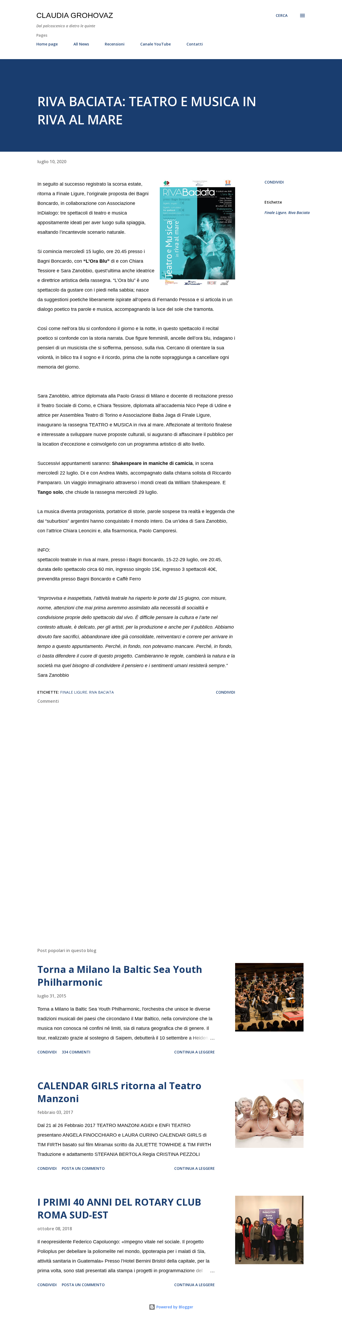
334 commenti (76, 1051)
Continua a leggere (194, 1051)
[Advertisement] (127, 880)
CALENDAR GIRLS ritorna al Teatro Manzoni (119, 1092)
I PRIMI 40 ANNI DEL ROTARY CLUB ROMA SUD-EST (119, 1208)
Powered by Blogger (174, 1306)
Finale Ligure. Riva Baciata (287, 212)
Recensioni (115, 44)
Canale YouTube (155, 44)
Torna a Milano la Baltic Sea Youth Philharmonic (119, 976)
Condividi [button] (274, 182)
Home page (47, 44)
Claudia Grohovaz (74, 15)
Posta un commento (83, 1168)
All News (81, 44)
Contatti (194, 44)
